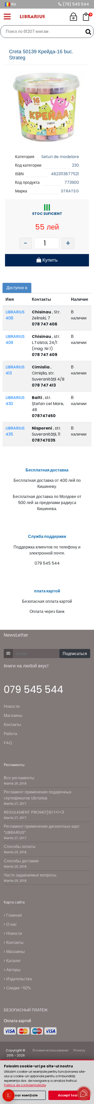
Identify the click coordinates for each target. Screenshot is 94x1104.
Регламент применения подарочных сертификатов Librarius (37, 795)
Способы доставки (21, 861)
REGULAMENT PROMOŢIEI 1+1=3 (34, 812)
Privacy (79, 1050)
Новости (12, 706)
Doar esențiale (25, 1095)
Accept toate (69, 1095)
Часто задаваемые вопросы (30, 875)
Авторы (13, 970)
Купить (49, 260)
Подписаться (75, 654)
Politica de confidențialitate (25, 1085)
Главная (13, 915)
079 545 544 (33, 689)
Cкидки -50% (18, 988)
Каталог (13, 961)
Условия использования (50, 1050)
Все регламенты (19, 778)
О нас (11, 924)
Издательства (18, 979)
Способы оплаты (20, 846)
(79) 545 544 (75, 4)
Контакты (12, 724)
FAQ (8, 743)
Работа (10, 734)
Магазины (13, 715)
